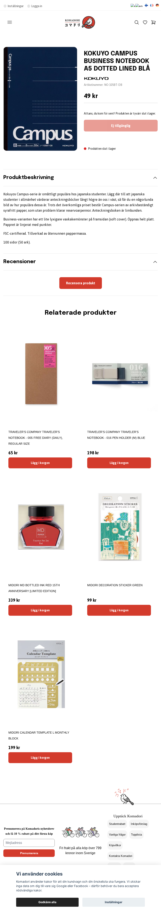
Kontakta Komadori (120, 856)
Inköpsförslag (139, 823)
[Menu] (9, 22)
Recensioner (19, 261)
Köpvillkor (115, 845)
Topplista (136, 834)
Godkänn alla (47, 902)
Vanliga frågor (117, 834)
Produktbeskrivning (28, 177)
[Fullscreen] (40, 99)
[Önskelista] (145, 22)
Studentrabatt (117, 823)
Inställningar (113, 902)
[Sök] (136, 22)
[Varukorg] (153, 22)
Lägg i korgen (40, 463)
